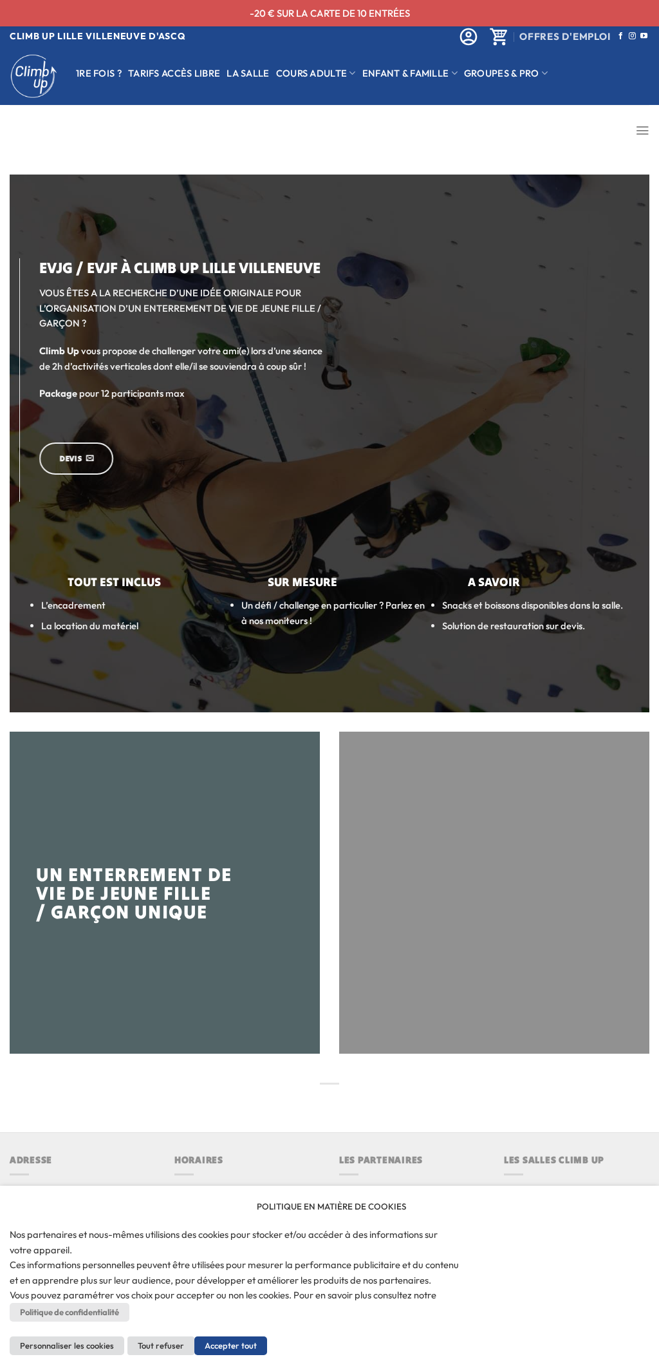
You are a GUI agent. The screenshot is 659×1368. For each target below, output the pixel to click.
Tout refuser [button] (161, 1345)
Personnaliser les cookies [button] (67, 1345)
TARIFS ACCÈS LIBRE (174, 73)
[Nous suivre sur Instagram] (632, 36)
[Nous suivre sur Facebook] (620, 36)
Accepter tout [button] (231, 1345)
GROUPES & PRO (501, 73)
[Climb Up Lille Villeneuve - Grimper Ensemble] (33, 76)
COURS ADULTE (312, 73)
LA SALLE (248, 73)
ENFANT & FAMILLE (405, 73)
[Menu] (642, 130)
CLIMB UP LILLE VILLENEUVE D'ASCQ (97, 36)
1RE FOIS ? (99, 73)
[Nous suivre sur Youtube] (643, 36)
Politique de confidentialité (69, 1312)
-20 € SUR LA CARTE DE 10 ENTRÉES (330, 13)
